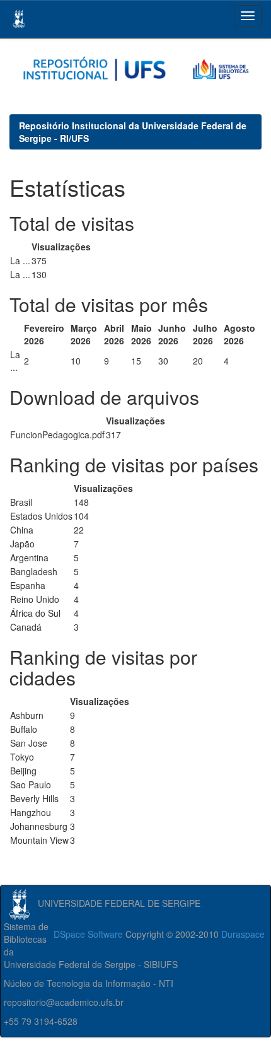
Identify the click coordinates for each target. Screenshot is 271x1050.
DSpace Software (88, 934)
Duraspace (243, 934)
